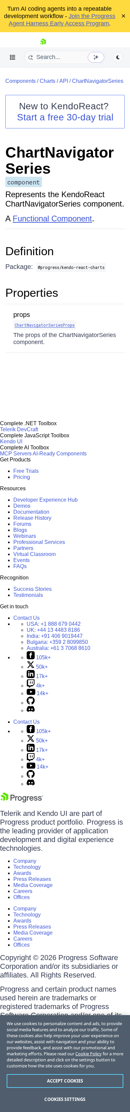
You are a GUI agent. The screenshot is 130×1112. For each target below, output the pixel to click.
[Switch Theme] (118, 57)
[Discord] (31, 710)
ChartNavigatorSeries (97, 81)
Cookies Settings (64, 1099)
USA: (54, 624)
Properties (31, 292)
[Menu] (13, 57)
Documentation (31, 512)
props (21, 314)
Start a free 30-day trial (65, 117)
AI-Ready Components (60, 453)
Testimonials (28, 595)
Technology (27, 867)
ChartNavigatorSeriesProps (45, 325)
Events (21, 560)
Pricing (21, 477)
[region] (65, 1063)
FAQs (20, 566)
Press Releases (32, 879)
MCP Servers (16, 453)
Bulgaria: (57, 642)
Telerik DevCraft (19, 429)
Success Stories (32, 589)
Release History (32, 518)
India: (55, 636)
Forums (22, 524)
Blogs (20, 530)
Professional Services (39, 542)
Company (24, 861)
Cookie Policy (88, 1054)
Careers (22, 891)
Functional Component (52, 218)
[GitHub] (31, 703)
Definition (29, 251)
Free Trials (26, 471)
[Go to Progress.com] (21, 800)
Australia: (58, 648)
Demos (21, 506)
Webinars (24, 536)
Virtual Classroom (34, 554)
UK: (53, 630)
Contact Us (26, 618)
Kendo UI (11, 441)
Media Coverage (33, 885)
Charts (47, 81)
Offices (21, 897)
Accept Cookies (65, 1081)
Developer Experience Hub (45, 500)
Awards (22, 873)
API (63, 81)
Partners (23, 548)
